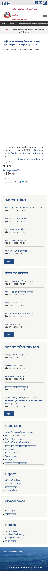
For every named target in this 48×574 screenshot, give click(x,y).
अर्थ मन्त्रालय (9, 459)
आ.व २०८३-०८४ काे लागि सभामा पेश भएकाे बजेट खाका (23, 208)
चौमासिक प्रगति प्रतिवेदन (13, 484)
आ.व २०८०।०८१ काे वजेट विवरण (16, 240)
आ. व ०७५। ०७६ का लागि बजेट (16, 251)
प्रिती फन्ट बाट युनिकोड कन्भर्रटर (16, 463)
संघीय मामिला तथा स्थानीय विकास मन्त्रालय (19, 432)
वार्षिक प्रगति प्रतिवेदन (12, 480)
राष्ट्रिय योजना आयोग (12, 453)
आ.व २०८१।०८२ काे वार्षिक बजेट (16, 229)
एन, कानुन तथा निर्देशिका (13, 538)
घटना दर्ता (8, 507)
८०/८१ (6, 178)
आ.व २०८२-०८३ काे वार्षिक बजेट (16, 218)
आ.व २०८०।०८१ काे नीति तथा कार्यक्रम (19, 313)
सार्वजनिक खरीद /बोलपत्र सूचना (16, 534)
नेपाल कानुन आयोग (11, 456)
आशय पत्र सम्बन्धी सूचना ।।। (15, 365)
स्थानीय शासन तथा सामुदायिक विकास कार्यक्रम (20, 446)
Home (6, 29)
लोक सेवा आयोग (10, 449)
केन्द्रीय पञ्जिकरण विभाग (13, 439)
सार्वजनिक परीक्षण (11, 490)
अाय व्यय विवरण (11, 303)
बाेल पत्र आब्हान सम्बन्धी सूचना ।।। (17, 376)
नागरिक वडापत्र (10, 514)
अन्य (8, 261)
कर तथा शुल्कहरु (10, 541)
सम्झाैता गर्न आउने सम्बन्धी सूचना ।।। (17, 387)
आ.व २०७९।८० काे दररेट (14, 324)
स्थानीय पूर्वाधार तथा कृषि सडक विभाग (17, 442)
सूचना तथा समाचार (11, 531)
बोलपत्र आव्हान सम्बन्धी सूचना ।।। (17, 354)
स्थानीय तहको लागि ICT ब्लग (15, 436)
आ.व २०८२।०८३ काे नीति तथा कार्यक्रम (19, 281)
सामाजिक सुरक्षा (10, 511)
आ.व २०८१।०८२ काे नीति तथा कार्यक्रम (19, 292)
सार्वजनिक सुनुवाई (11, 487)
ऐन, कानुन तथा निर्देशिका (12, 170)
